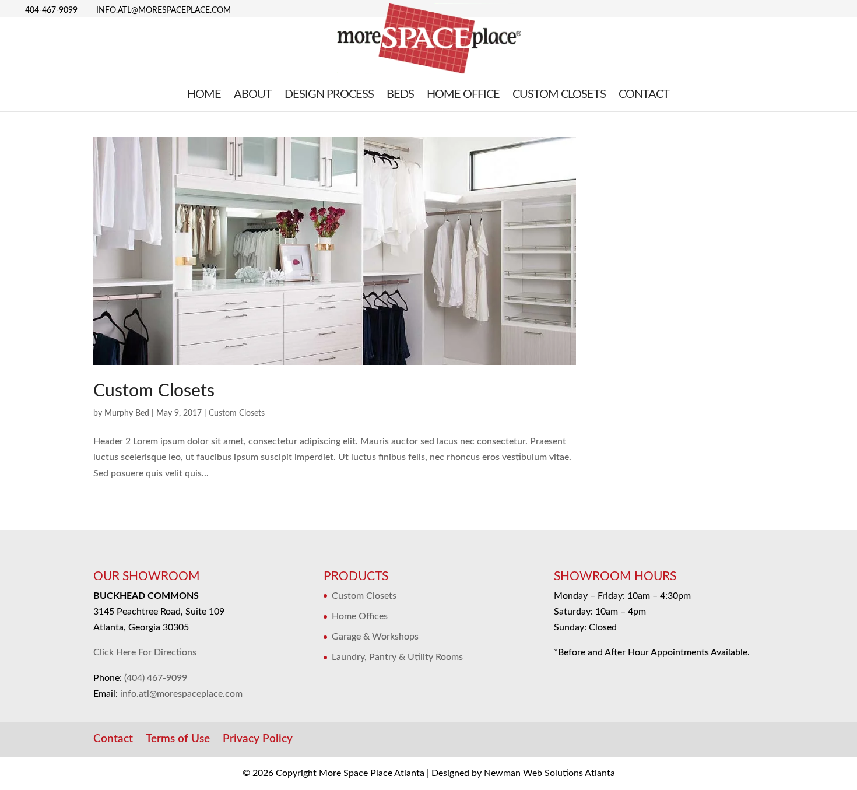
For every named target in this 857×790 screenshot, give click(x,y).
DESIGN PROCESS (329, 95)
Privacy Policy (258, 739)
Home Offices (360, 616)
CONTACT (644, 95)
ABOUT (253, 95)
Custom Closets (154, 391)
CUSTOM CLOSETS (559, 95)
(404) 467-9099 (155, 678)
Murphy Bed (126, 413)
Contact (113, 739)
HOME (204, 95)
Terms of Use (178, 739)
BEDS (400, 95)
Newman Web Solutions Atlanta (549, 773)
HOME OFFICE (463, 95)
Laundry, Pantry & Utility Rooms (397, 657)
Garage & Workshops (375, 636)
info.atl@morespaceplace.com (181, 693)
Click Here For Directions (144, 652)
